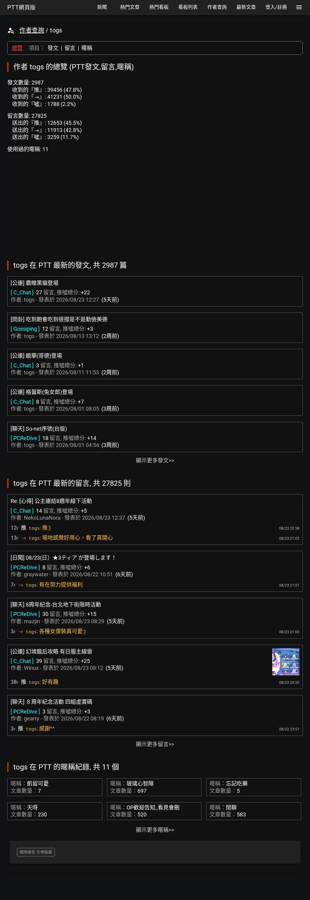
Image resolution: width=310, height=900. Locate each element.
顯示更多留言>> (155, 744)
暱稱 (86, 48)
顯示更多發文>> (155, 460)
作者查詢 (31, 30)
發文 (53, 48)
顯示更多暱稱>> (155, 830)
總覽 (17, 48)
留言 (69, 48)
